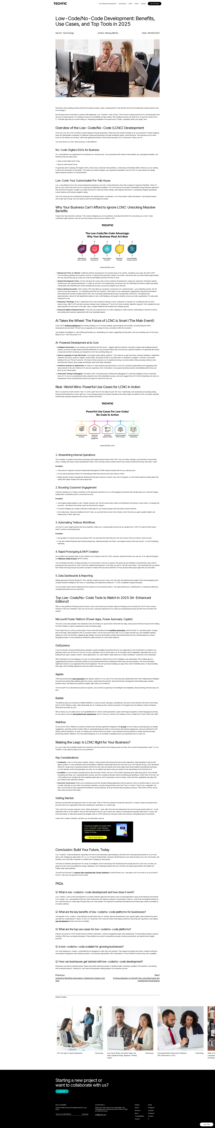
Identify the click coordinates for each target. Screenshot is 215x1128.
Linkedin (150, 1116)
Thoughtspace (139, 1116)
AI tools (123, 727)
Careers (137, 1119)
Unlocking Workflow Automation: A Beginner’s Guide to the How (80, 979)
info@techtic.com (100, 1114)
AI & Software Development (107, 3)
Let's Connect (154, 3)
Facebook (151, 1113)
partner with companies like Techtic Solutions (91, 872)
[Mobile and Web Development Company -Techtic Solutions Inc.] (60, 3)
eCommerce (122, 3)
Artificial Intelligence (72, 325)
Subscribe (85, 1114)
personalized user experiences (84, 714)
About (136, 3)
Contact (143, 3)
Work (130, 3)
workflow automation (117, 630)
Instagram (151, 1107)
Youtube (150, 1110)
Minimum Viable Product (67, 559)
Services (137, 1110)
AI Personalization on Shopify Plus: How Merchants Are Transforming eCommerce (136, 979)
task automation (78, 679)
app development (62, 921)
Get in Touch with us (96, 837)
